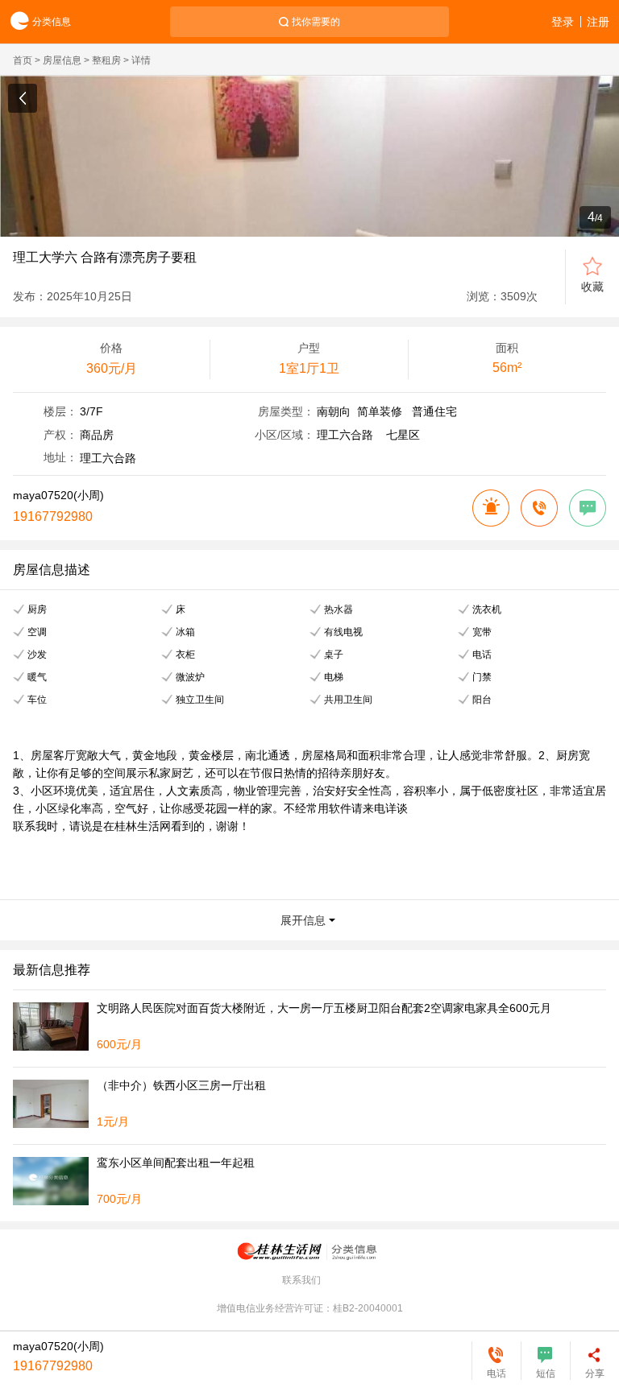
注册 (598, 21)
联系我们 (301, 1280)
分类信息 (51, 21)
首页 (22, 60)
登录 (562, 21)
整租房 (106, 60)
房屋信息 (62, 60)
